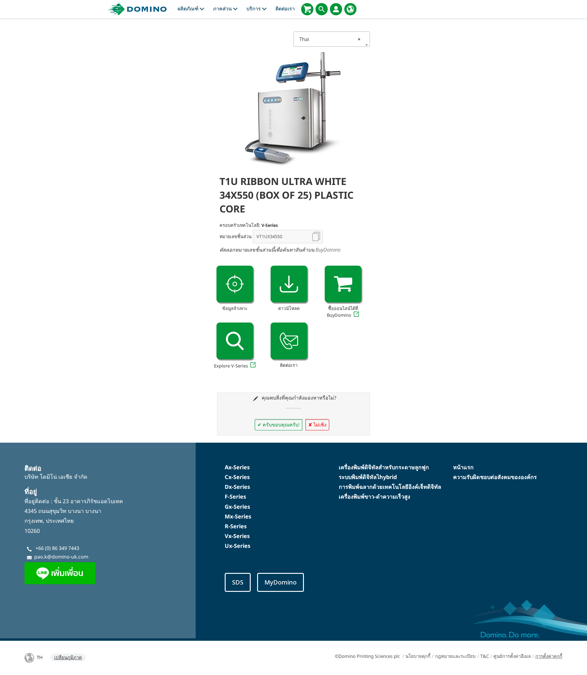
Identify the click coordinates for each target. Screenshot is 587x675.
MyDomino (280, 582)
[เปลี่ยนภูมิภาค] (350, 9)
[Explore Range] (234, 341)
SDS (237, 582)
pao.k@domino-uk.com (61, 556)
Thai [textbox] (329, 39)
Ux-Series (237, 545)
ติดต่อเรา (285, 8)
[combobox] (332, 39)
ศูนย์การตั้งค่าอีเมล (512, 656)
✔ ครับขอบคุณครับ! (278, 424)
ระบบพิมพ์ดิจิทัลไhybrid (368, 477)
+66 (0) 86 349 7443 (57, 548)
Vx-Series (237, 536)
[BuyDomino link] (343, 284)
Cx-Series (237, 477)
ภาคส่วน (223, 8)
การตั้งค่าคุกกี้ (548, 656)
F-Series (235, 496)
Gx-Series (237, 506)
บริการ (254, 8)
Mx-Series (238, 516)
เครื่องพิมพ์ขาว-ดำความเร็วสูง (374, 496)
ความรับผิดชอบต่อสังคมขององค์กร (495, 477)
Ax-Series (237, 467)
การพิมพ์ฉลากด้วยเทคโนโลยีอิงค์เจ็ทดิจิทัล (390, 486)
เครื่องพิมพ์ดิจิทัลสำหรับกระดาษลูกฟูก (384, 467)
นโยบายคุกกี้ (417, 656)
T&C (484, 656)
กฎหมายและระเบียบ (455, 656)
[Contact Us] (289, 341)
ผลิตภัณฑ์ (189, 8)
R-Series (236, 526)
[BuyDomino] (307, 9)
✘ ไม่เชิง (317, 424)
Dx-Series (237, 486)
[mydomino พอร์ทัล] (336, 9)
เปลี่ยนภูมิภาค (68, 657)
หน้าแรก (463, 467)
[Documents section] (289, 284)
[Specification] (234, 284)
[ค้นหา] (322, 9)
